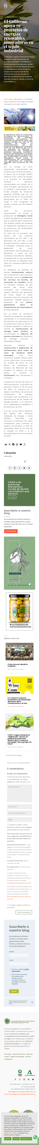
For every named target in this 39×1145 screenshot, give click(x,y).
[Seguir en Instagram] (15, 468)
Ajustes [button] (7, 1139)
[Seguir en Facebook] (10, 468)
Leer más (12, 497)
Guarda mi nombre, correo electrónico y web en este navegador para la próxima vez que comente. (19, 827)
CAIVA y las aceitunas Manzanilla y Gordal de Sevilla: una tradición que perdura (18, 488)
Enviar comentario (23, 912)
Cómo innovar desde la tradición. (18, 665)
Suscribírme (11, 531)
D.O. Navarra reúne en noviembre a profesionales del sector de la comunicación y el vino (19, 700)
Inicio (5, 99)
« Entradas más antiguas (14, 755)
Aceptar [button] (16, 1139)
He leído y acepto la (18, 906)
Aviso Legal (7, 1054)
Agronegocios (18, 99)
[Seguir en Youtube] (24, 468)
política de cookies (10, 1133)
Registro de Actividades (17, 1056)
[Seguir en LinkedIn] (29, 468)
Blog (10, 99)
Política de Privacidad (18, 1054)
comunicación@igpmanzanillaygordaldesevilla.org (19, 1094)
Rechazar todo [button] (26, 1139)
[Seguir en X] (20, 468)
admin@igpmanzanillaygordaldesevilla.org (19, 883)
